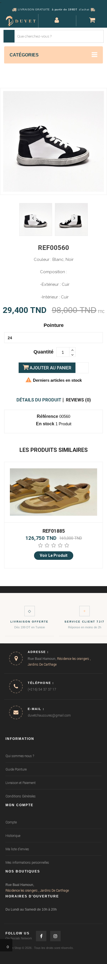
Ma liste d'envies (17, 849)
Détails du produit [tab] (38, 400)
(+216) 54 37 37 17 (42, 689)
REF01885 (54, 531)
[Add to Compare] (82, 367)
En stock (45, 423)
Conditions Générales (20, 796)
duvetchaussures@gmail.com (49, 715)
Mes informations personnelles (27, 863)
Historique (12, 836)
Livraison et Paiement (20, 783)
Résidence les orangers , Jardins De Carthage (37, 890)
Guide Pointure (16, 769)
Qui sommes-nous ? (19, 756)
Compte (11, 822)
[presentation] (33, 218)
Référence (47, 416)
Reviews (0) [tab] (78, 400)
